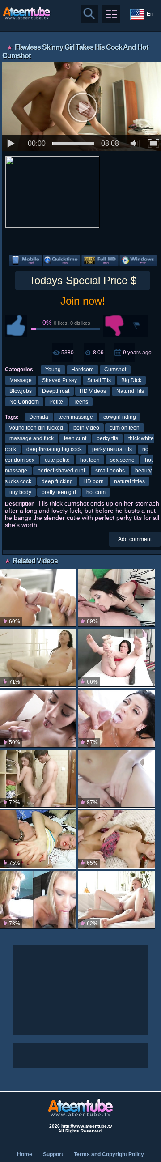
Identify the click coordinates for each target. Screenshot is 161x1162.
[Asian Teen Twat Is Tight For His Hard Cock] (116, 839)
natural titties (129, 481)
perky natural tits (112, 449)
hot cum (96, 492)
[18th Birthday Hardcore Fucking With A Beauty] (116, 900)
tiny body (20, 492)
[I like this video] (16, 326)
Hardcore (82, 369)
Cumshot (115, 369)
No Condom (24, 402)
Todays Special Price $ (82, 280)
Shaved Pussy (59, 380)
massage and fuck (31, 438)
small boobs (110, 471)
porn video (86, 428)
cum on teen (125, 428)
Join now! (82, 301)
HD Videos (93, 391)
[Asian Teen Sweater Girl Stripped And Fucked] (38, 658)
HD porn (93, 481)
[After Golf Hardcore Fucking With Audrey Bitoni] (116, 719)
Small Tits (99, 380)
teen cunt (75, 438)
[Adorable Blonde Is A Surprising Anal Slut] (38, 839)
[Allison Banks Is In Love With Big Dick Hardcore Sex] (38, 719)
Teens (80, 402)
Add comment (135, 539)
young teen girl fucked (36, 428)
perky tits (107, 438)
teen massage (76, 417)
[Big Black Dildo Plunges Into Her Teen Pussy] (116, 658)
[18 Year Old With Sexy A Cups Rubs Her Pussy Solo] (116, 779)
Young (53, 369)
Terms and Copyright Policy (109, 1154)
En (150, 14)
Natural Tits (130, 391)
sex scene (122, 460)
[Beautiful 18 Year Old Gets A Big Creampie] (38, 779)
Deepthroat (55, 391)
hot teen (90, 460)
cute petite (57, 460)
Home (24, 1154)
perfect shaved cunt (61, 471)
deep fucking (57, 481)
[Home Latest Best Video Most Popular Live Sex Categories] (111, 13)
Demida (38, 417)
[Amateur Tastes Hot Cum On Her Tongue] (38, 900)
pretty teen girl (59, 492)
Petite (56, 402)
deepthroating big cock (54, 449)
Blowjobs (20, 391)
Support (53, 1154)
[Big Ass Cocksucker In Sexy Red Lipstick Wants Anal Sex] (116, 598)
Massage (20, 380)
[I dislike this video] (114, 326)
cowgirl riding (119, 417)
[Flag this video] (137, 326)
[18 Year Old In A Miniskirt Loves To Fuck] (38, 598)
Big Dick (131, 380)
